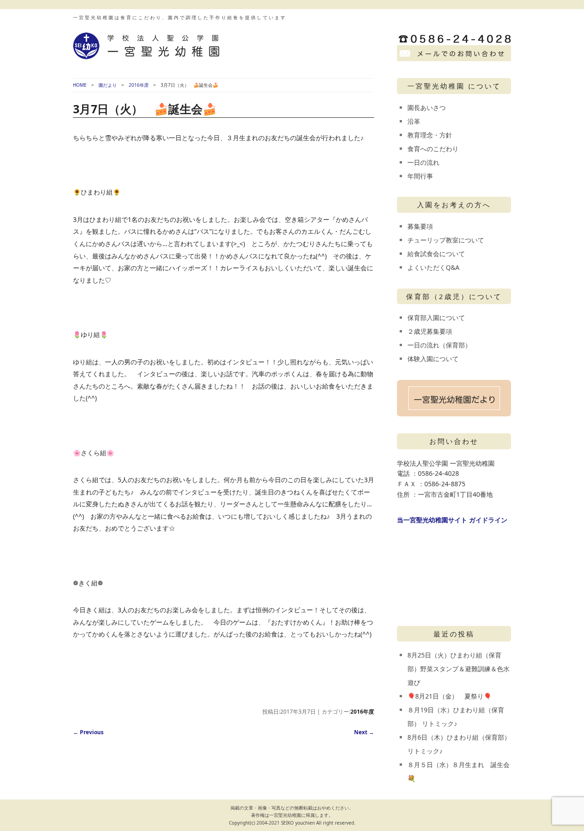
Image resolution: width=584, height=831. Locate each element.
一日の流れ (423, 162)
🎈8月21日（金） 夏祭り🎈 (449, 696)
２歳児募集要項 (429, 331)
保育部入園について (436, 317)
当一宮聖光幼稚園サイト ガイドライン (452, 519)
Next (364, 732)
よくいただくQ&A (433, 267)
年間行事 (420, 176)
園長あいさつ (426, 107)
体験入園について (433, 358)
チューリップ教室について (445, 240)
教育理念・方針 (429, 135)
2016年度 (139, 85)
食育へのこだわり (433, 148)
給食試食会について (436, 253)
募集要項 (420, 226)
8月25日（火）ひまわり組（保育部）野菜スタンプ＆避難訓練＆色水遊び (458, 669)
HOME (80, 85)
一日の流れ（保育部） (439, 345)
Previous (88, 732)
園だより (108, 85)
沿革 (413, 121)
